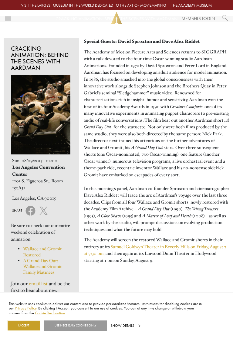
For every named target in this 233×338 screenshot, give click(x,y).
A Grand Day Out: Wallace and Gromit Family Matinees (42, 266)
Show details (122, 325)
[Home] (116, 18)
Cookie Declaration (50, 312)
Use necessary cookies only (75, 325)
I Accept (23, 325)
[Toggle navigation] (8, 18)
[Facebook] (30, 210)
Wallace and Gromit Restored (42, 252)
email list (38, 283)
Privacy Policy (25, 308)
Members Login (198, 18)
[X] (43, 210)
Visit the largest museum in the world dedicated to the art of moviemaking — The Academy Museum (116, 5)
